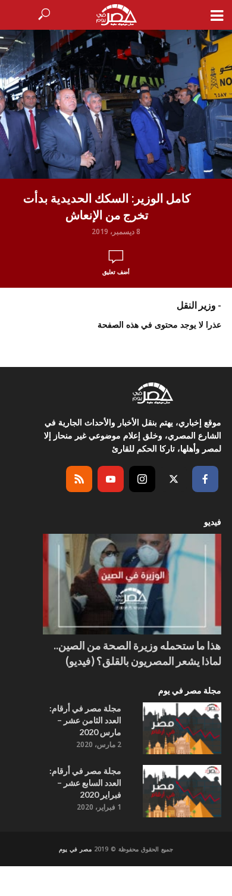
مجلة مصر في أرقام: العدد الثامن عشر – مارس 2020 (85, 720)
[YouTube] (111, 479)
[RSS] (79, 479)
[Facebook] (205, 479)
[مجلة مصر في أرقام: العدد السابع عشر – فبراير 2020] (182, 791)
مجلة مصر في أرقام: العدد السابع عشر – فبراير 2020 (85, 782)
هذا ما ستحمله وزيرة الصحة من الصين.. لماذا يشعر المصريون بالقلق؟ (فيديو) (137, 653)
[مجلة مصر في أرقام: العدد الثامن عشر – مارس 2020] (182, 728)
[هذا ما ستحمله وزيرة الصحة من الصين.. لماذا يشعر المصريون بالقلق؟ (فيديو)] (132, 584)
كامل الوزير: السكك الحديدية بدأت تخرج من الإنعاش (107, 206)
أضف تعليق (116, 271)
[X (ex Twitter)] (174, 479)
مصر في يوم (75, 849)
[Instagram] (142, 479)
